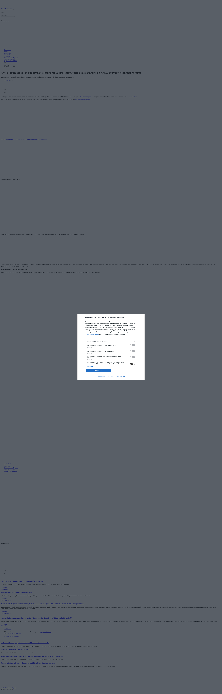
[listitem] (111, 341)
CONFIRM (98, 370)
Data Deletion (101, 376)
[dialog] (111, 347)
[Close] (141, 317)
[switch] (132, 345)
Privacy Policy (121, 376)
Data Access (111, 376)
